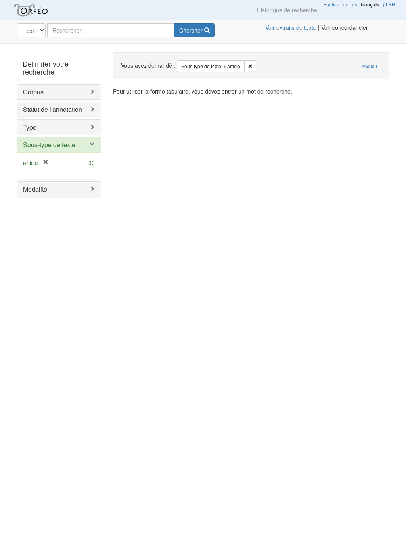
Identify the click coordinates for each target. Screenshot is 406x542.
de (346, 4)
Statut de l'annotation (52, 109)
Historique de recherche (287, 10)
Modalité (35, 189)
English (331, 4)
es (354, 4)
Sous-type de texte (49, 144)
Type (29, 127)
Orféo (40, 10)
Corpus (33, 91)
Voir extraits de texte (290, 27)
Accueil (369, 66)
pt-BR (389, 4)
